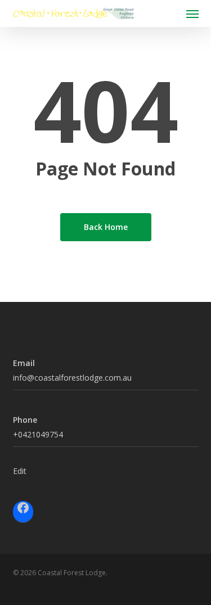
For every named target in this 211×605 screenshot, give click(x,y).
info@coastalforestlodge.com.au (72, 377)
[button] (192, 13)
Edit (19, 471)
